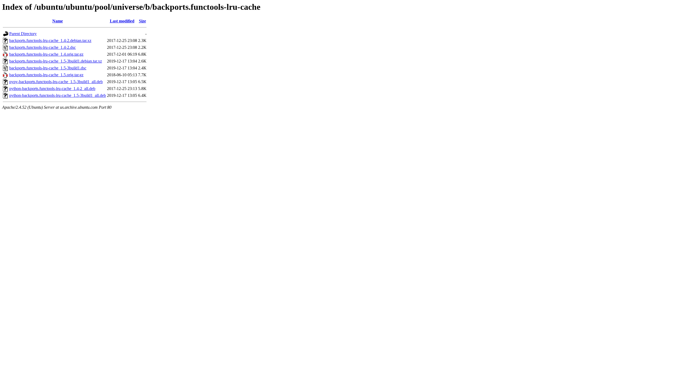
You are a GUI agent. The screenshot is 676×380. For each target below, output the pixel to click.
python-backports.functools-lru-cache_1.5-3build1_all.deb (57, 95)
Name (57, 21)
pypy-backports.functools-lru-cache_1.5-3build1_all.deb (56, 81)
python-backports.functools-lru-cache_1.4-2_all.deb (52, 88)
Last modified (122, 21)
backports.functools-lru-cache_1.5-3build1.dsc (47, 68)
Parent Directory (23, 33)
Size (142, 21)
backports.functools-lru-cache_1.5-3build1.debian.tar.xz (55, 61)
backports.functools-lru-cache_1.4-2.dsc (42, 47)
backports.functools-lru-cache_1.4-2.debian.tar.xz (50, 40)
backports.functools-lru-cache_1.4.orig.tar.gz (46, 54)
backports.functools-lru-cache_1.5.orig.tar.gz (46, 75)
